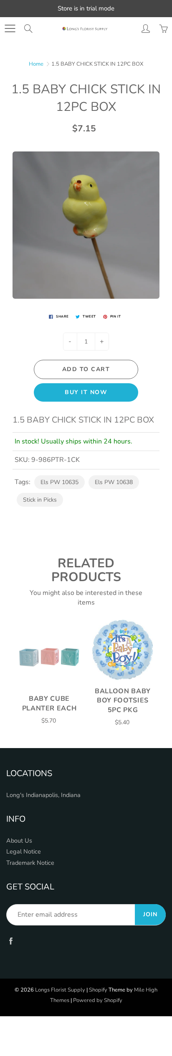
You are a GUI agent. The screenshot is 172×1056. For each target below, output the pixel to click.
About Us (19, 840)
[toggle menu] (10, 28)
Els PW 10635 (59, 482)
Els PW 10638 (114, 482)
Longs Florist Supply (60, 990)
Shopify (98, 990)
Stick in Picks (40, 500)
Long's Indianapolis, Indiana (43, 795)
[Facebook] (10, 941)
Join (150, 914)
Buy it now (86, 392)
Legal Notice (23, 851)
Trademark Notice (30, 863)
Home (36, 64)
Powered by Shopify (97, 1000)
